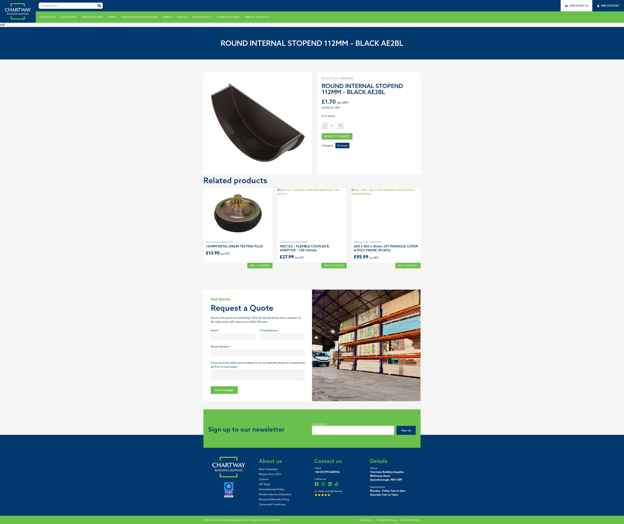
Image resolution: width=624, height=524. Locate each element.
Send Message (224, 390)
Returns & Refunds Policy (274, 499)
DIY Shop (264, 484)
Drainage (342, 145)
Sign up (406, 430)
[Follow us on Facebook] (316, 484)
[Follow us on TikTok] (336, 484)
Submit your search (99, 6)
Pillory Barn (414, 519)
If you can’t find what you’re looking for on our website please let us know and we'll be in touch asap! (258, 365)
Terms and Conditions (272, 504)
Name (215, 330)
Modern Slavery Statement (275, 494)
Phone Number (221, 347)
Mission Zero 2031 (270, 474)
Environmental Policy (272, 489)
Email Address (269, 330)
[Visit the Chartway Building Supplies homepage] (18, 11)
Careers (263, 479)
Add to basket (339, 136)
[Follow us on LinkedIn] (330, 484)
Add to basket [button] (260, 266)
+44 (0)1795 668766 (327, 472)
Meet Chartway (268, 469)
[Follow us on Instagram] (323, 484)
